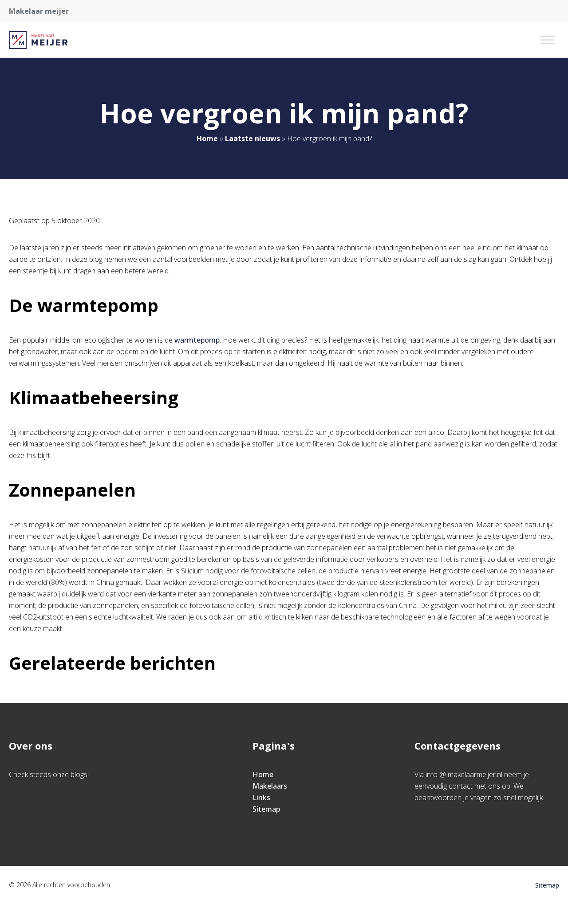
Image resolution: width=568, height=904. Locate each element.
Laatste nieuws (252, 138)
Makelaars (269, 786)
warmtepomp (197, 340)
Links (261, 797)
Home (207, 138)
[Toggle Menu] (547, 40)
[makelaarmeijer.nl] (38, 40)
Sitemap (266, 809)
